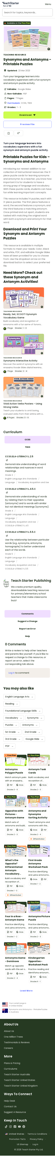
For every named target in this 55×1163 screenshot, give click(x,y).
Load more (26, 990)
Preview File (27, 124)
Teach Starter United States (19, 1080)
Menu (48, 4)
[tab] (27, 439)
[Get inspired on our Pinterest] (24, 1126)
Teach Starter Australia (17, 1074)
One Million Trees (13, 1036)
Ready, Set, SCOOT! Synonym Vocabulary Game (20, 316)
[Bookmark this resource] (8, 133)
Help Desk (9, 1100)
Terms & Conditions (37, 1134)
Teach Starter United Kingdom (21, 1085)
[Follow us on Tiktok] (6, 1126)
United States (15, 1134)
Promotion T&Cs (17, 1139)
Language (10, 482)
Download (25, 115)
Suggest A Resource (15, 1112)
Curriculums (10, 1068)
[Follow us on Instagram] (10, 1126)
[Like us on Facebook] (15, 1126)
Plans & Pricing (12, 1063)
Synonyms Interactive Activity (20, 360)
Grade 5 (9, 553)
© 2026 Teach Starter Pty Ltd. (28, 1149)
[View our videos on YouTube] (19, 1126)
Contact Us (10, 1106)
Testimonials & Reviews (17, 1042)
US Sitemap (22, 1144)
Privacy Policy (36, 1139)
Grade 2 (9, 475)
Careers (8, 1048)
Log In (35, 1144)
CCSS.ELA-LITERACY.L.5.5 (16, 568)
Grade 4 (9, 510)
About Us (9, 1031)
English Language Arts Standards (21, 478)
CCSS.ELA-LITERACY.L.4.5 (16, 525)
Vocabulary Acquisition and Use (33, 482)
